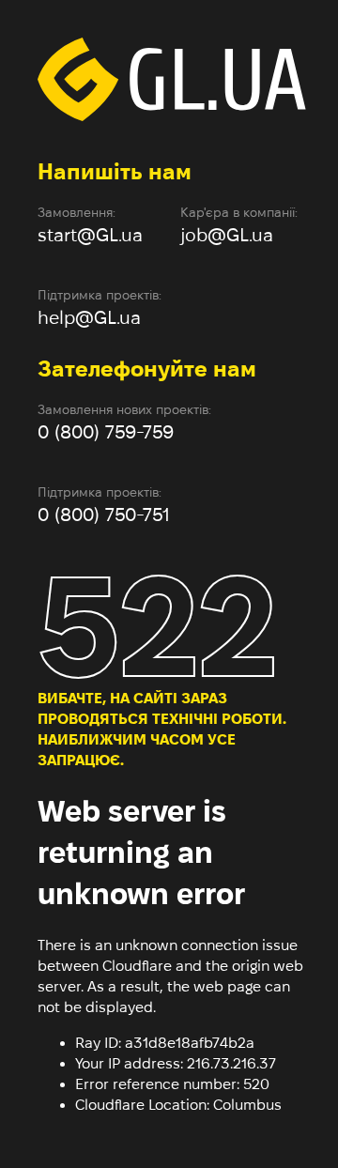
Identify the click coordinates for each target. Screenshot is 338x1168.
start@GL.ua (90, 234)
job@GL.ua (226, 234)
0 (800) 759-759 (106, 432)
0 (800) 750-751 (104, 514)
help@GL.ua (89, 317)
